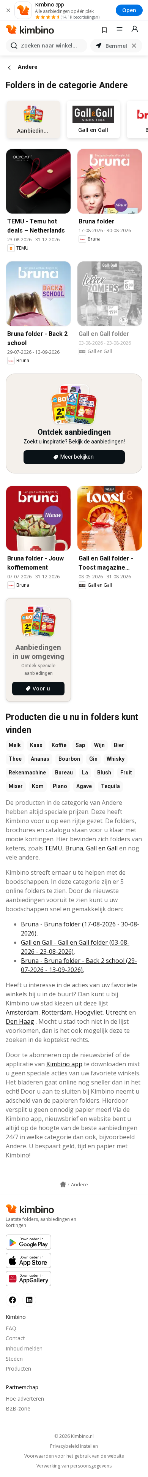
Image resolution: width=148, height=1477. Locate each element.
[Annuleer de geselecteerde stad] (134, 45)
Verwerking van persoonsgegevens (74, 1466)
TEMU (53, 848)
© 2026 (74, 1436)
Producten (18, 1368)
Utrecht (116, 1012)
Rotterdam (56, 1012)
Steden (14, 1358)
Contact (15, 1338)
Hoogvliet (88, 1012)
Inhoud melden (24, 1348)
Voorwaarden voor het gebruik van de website (74, 1456)
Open (129, 10)
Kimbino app (64, 1064)
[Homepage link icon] (63, 1184)
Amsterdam (22, 1012)
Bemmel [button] (116, 45)
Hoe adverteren (25, 1398)
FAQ (11, 1328)
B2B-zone (18, 1408)
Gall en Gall (102, 848)
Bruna (74, 848)
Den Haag (20, 1021)
